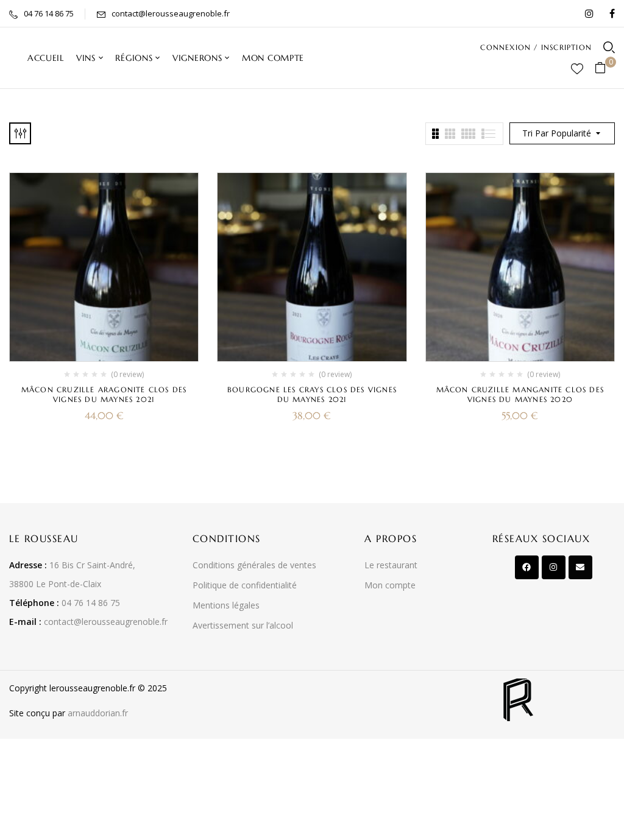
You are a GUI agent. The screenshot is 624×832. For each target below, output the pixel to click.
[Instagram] (554, 567)
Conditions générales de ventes (254, 565)
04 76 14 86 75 (49, 13)
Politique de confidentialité (245, 585)
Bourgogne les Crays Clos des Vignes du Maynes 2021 (312, 394)
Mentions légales (226, 605)
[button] (605, 68)
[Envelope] (580, 567)
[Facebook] (527, 567)
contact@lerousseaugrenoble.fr (171, 13)
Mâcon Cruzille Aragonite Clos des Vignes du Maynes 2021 (104, 394)
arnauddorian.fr (98, 713)
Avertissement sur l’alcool (243, 625)
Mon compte (390, 585)
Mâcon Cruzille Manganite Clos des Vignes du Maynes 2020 (520, 394)
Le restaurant (390, 565)
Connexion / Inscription (536, 47)
